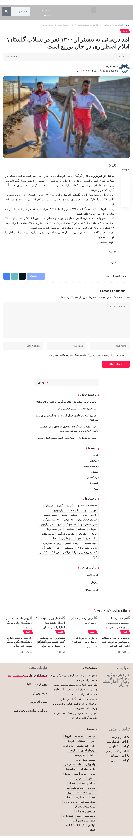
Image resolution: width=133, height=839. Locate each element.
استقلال (49, 505)
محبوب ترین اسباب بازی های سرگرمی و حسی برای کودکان (66, 401)
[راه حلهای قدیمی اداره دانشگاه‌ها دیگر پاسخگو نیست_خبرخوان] (17, 624)
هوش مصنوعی (90, 543)
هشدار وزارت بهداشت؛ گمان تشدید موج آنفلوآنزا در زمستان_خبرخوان (51, 641)
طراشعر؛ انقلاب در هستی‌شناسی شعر (76, 408)
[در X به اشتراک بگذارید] (110, 56)
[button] (93, 10)
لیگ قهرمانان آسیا (66, 533)
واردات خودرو (72, 543)
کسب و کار (93, 483)
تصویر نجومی (50, 515)
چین (57, 547)
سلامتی (95, 471)
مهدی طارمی (67, 538)
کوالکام (66, 552)
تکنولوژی (94, 460)
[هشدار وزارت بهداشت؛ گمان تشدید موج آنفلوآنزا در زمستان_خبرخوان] (50, 624)
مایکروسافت (48, 533)
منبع (113, 261)
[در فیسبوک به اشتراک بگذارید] (115, 56)
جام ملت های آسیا (51, 519)
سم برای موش (38, 701)
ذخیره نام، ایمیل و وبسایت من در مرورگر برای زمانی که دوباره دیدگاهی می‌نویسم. (86, 355)
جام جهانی (68, 519)
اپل (85, 510)
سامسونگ (71, 524)
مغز (79, 538)
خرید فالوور (92, 574)
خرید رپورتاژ (92, 589)
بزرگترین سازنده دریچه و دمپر (29, 710)
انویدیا (94, 510)
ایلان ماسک (73, 510)
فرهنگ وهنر (93, 477)
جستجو (41, 382)
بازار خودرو (59, 510)
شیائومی (70, 529)
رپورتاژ (95, 582)
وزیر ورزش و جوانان (87, 547)
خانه (128, 25)
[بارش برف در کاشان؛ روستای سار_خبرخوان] (82, 624)
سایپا (59, 524)
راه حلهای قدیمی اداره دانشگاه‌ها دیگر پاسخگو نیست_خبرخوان (19, 641)
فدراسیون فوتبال (54, 529)
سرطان (93, 529)
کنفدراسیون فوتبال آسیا (85, 552)
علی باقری (112, 66)
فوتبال (94, 533)
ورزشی (95, 488)
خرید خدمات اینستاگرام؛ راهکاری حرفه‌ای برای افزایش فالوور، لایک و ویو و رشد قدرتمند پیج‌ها (74, 703)
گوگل (94, 557)
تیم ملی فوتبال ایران (87, 519)
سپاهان (81, 529)
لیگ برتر (83, 533)
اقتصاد (125, 31)
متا (95, 538)
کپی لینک (55, 552)
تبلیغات (74, 515)
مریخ (87, 538)
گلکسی (43, 552)
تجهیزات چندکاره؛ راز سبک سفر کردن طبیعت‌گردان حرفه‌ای (66, 438)
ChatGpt (92, 505)
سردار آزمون (47, 524)
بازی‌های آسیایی (89, 515)
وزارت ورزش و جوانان (51, 543)
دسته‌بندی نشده (91, 466)
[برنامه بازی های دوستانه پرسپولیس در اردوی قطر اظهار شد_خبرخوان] (115, 624)
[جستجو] (6, 11)
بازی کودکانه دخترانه (20, 675)
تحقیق (64, 515)
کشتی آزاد (46, 547)
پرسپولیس (69, 547)
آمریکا (69, 505)
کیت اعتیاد (32, 684)
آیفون (60, 505)
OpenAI (80, 505)
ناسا (55, 538)
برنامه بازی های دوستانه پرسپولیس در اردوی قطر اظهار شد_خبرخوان (115, 641)
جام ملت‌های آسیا (88, 524)
